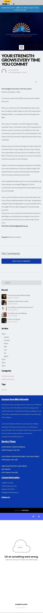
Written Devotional (14, 237)
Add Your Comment (21, 261)
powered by (21, 510)
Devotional (4, 390)
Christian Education (8, 376)
